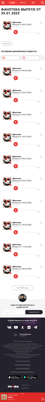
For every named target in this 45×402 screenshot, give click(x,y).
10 (42, 399)
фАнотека (16, 22)
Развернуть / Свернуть (22, 393)
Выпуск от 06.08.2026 (21, 70)
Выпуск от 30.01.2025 (21, 24)
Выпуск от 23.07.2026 (21, 114)
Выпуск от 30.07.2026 (21, 92)
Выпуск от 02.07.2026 (21, 181)
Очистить (42, 58)
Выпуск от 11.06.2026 (21, 247)
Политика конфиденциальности (22, 372)
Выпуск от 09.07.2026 (21, 159)
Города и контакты (22, 361)
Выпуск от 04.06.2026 (21, 269)
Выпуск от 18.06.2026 (21, 225)
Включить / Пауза (16, 32)
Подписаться (34, 312)
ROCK (23, 2)
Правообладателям (22, 368)
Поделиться (41, 22)
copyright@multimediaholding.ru (22, 357)
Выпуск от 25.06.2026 (21, 203)
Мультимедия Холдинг (22, 335)
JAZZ (33, 2)
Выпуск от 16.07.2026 (21, 137)
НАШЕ (12, 2)
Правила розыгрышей (22, 365)
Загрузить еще (22, 288)
